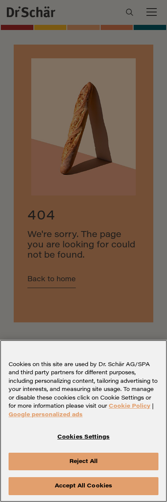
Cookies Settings (83, 437)
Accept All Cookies (83, 486)
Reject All (83, 461)
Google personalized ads (46, 415)
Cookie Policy (129, 406)
